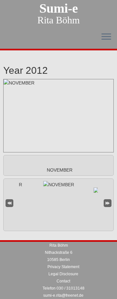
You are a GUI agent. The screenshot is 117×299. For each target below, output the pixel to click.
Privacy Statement (63, 267)
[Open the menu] (106, 37)
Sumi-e (58, 8)
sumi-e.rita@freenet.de (63, 295)
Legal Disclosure (63, 274)
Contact (63, 281)
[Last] (107, 202)
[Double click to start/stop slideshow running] (58, 184)
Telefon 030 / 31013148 (63, 288)
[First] (9, 202)
